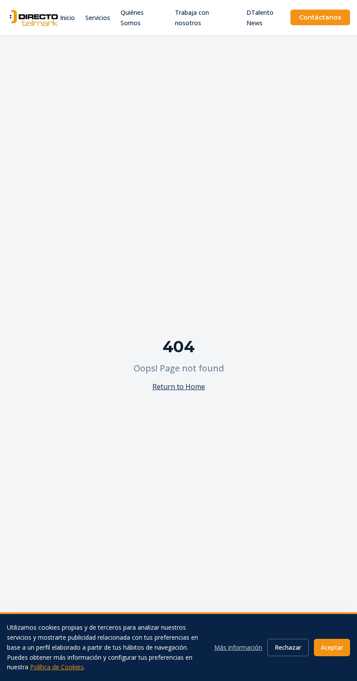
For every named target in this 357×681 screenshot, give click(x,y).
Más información (238, 647)
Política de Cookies (57, 667)
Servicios (97, 17)
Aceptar (332, 647)
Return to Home (178, 386)
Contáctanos (320, 17)
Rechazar (288, 647)
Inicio (67, 17)
